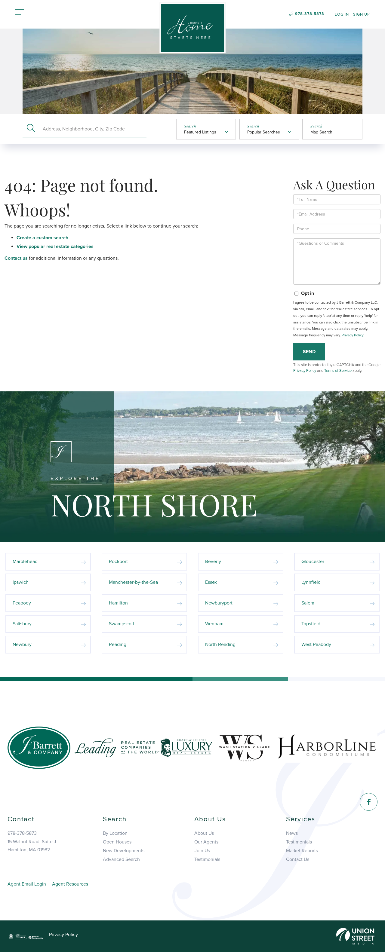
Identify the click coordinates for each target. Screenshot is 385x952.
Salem (307, 603)
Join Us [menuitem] (202, 851)
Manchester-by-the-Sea (133, 582)
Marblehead (25, 562)
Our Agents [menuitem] (206, 842)
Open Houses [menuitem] (117, 842)
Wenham (214, 624)
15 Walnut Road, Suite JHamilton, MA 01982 (32, 846)
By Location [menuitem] (115, 833)
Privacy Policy (352, 335)
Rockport (118, 562)
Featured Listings (200, 132)
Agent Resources (70, 884)
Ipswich (21, 582)
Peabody (22, 603)
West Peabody (316, 644)
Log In (342, 14)
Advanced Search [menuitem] (121, 859)
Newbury (22, 644)
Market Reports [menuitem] (302, 851)
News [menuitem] (292, 833)
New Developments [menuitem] (123, 851)
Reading (117, 644)
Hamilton (118, 603)
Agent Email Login (27, 884)
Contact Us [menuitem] (297, 859)
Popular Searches (263, 132)
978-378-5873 (309, 13)
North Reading (220, 644)
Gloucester (312, 562)
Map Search (321, 132)
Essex (211, 582)
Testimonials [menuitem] (207, 859)
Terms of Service (338, 370)
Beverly (213, 562)
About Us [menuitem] (204, 833)
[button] (31, 129)
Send (309, 352)
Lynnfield (311, 582)
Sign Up (361, 14)
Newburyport (219, 603)
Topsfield (310, 624)
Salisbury (22, 624)
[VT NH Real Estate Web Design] (355, 936)
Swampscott (121, 624)
